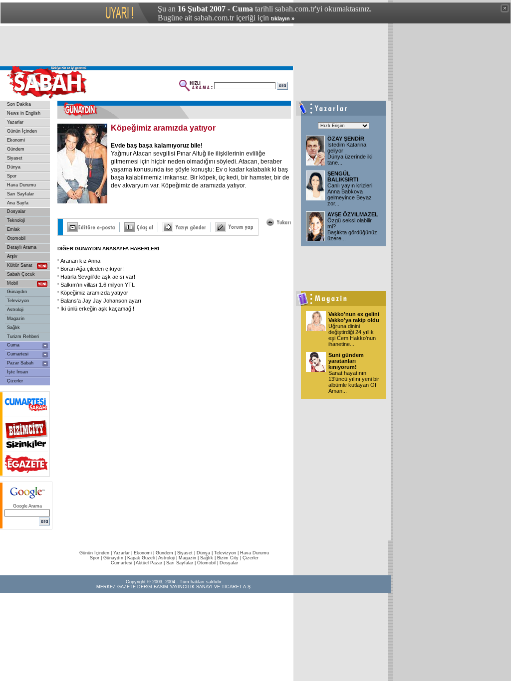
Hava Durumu (21, 184)
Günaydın (17, 291)
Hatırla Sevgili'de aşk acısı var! (97, 277)
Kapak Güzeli (141, 557)
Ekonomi (16, 140)
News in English (23, 113)
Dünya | (205, 552)
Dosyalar (16, 211)
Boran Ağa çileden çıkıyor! (92, 269)
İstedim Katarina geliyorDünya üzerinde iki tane (349, 154)
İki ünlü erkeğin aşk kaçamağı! (97, 309)
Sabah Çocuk (21, 274)
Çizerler (15, 380)
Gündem (15, 149)
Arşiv (12, 256)
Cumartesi (17, 353)
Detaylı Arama (21, 247)
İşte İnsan (17, 371)
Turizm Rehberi (23, 336)
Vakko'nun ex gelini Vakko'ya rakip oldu (353, 317)
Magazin (15, 318)
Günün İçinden (22, 131)
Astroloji (15, 309)
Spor (11, 175)
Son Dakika (19, 104)
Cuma (13, 344)
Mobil (12, 283)
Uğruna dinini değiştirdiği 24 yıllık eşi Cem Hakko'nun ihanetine (352, 335)
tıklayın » (282, 18)
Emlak (13, 229)
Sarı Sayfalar (20, 193)
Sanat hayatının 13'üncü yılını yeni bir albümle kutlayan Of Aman (353, 382)
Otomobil (16, 238)
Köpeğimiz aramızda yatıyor (94, 293)
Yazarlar (15, 122)
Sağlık (13, 327)
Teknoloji (16, 220)
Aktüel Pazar (149, 562)
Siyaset (14, 158)
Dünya (13, 167)
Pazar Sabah (20, 362)
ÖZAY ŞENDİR (345, 139)
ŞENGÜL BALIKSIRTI (342, 176)
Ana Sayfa (17, 202)
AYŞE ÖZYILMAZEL (352, 214)
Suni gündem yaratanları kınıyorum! (346, 361)
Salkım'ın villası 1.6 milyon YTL (97, 285)
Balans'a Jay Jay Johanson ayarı (100, 301)
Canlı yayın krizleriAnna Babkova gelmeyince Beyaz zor (349, 194)
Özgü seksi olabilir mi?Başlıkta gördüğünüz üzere (352, 229)
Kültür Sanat (19, 265)
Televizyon (18, 300)
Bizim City (228, 557)
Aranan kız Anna (80, 261)
